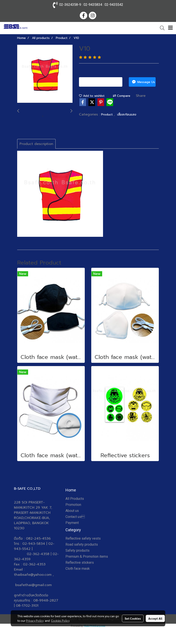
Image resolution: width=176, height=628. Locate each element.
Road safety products (81, 544)
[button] (160, 28)
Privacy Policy (35, 620)
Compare (123, 96)
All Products (74, 499)
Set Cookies (133, 618)
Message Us (145, 82)
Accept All (155, 618)
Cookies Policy (60, 620)
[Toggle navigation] (170, 28)
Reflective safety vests (83, 538)
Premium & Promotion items (86, 556)
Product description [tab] (36, 143)
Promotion (73, 505)
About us (72, 511)
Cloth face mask (77, 568)
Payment (72, 523)
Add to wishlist (93, 96)
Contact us (75, 517)
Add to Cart (102, 82)
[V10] (44, 74)
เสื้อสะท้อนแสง (126, 114)
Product (107, 114)
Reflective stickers (79, 562)
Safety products (77, 550)
